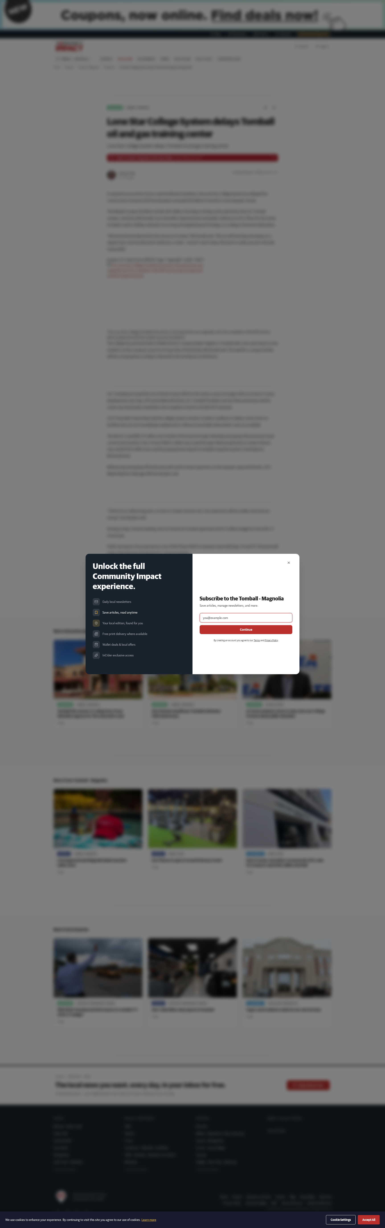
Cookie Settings (341, 1220)
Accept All (368, 1220)
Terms (257, 640)
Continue (246, 629)
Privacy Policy (271, 640)
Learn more (148, 1220)
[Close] (288, 562)
